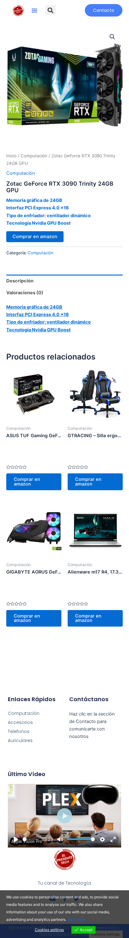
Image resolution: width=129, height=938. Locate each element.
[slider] (31, 839)
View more (76, 919)
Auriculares (20, 740)
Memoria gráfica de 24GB (34, 200)
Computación (34, 155)
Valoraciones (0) (24, 293)
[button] (34, 10)
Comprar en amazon (35, 236)
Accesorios (20, 722)
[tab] (64, 281)
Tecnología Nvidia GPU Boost (38, 223)
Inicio (11, 155)
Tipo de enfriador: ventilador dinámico (48, 215)
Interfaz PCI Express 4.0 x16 (37, 208)
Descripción (20, 281)
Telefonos (18, 731)
